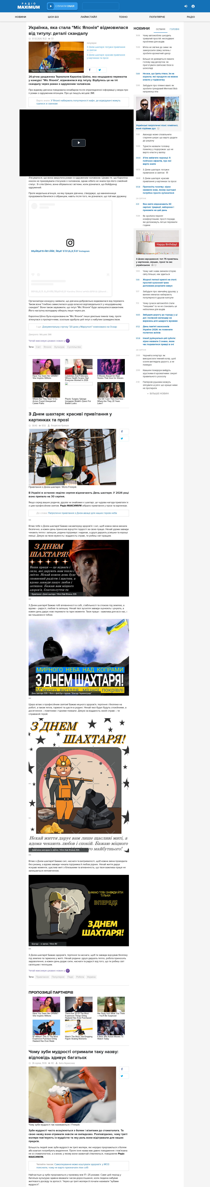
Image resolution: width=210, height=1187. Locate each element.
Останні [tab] (160, 29)
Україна (91, 977)
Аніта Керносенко (67, 1063)
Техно (123, 17)
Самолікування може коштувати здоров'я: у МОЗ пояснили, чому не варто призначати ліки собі (72, 1166)
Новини (20, 17)
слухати (64, 6)
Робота (80, 977)
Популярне (157, 17)
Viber (68, 341)
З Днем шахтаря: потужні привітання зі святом (106, 49)
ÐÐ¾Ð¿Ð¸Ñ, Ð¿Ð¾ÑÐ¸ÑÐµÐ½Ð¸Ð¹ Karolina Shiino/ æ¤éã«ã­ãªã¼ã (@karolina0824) (72, 291)
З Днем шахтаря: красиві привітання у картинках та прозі (106, 56)
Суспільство (74, 347)
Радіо (191, 17)
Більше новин (159, 393)
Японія (47, 347)
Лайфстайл (89, 17)
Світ (38, 347)
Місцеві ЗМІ (46, 334)
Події (70, 977)
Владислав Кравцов (60, 425)
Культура (59, 347)
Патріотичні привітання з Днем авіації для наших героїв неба (82, 513)
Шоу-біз (53, 17)
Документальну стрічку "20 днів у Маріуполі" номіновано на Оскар (79, 326)
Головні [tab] (174, 29)
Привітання (42, 977)
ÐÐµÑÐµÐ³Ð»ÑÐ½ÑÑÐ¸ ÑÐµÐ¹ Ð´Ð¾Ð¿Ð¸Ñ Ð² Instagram (60, 251)
